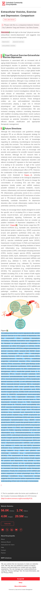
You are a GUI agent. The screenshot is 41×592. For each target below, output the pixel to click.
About (3, 539)
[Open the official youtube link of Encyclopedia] (16, 529)
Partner (3, 553)
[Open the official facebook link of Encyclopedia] (20, 529)
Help (2, 547)
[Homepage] (3, 3)
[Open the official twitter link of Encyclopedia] (7, 529)
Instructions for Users (7, 544)
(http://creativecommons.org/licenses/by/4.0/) (16, 498)
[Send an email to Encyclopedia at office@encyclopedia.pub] (2, 529)
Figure (13, 225)
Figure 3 (27, 175)
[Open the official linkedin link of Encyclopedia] (11, 529)
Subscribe (7, 523)
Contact (3, 550)
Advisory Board (6, 542)
